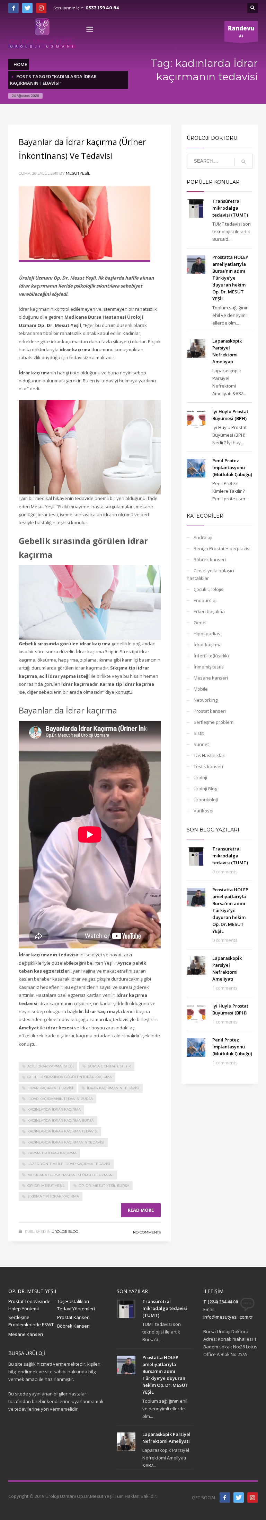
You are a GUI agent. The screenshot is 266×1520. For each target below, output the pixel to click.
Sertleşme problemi (214, 722)
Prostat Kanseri (73, 1317)
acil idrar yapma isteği (50, 1066)
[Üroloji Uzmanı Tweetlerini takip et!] (238, 1497)
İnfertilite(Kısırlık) (211, 656)
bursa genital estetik (109, 1066)
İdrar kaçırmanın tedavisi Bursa (60, 1098)
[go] (243, 161)
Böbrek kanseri (210, 559)
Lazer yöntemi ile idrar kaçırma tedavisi (68, 1164)
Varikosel (203, 811)
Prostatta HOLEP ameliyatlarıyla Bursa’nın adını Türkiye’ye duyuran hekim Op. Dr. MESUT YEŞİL (230, 278)
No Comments (147, 1232)
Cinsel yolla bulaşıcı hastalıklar (210, 574)
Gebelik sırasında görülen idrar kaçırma (69, 1077)
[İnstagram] (252, 1497)
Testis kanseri (208, 766)
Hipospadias (207, 633)
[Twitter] (27, 8)
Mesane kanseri (211, 678)
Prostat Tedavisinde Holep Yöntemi (29, 1305)
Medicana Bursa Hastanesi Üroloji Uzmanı (70, 1175)
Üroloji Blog (65, 1231)
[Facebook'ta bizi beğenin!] (225, 1497)
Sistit (199, 733)
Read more (141, 1210)
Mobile (201, 689)
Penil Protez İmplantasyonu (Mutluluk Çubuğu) (232, 467)
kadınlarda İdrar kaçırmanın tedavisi (65, 1142)
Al (241, 31)
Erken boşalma (209, 611)
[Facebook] (13, 8)
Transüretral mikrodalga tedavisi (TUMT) (230, 208)
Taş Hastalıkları (209, 755)
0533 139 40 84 (102, 7)
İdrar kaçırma (208, 644)
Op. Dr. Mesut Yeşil (46, 1185)
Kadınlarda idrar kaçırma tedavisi (62, 1131)
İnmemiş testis (209, 667)
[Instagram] (41, 8)
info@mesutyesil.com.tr (227, 1317)
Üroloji (200, 777)
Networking (206, 700)
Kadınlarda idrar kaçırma (54, 1109)
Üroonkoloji (206, 800)
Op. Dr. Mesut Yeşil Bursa (104, 1185)
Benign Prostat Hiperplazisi (222, 548)
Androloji (203, 537)
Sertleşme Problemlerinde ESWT (31, 1321)
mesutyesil (78, 173)
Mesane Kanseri (25, 1334)
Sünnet (201, 744)
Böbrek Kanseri (73, 1326)
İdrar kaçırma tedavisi (50, 1088)
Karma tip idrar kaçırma (52, 1153)
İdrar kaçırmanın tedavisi (113, 1088)
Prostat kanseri (210, 711)
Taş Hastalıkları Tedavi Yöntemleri (76, 1305)
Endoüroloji (206, 600)
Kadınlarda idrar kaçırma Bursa (60, 1120)
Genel (200, 622)
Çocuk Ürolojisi (209, 589)
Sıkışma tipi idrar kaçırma (53, 1196)
